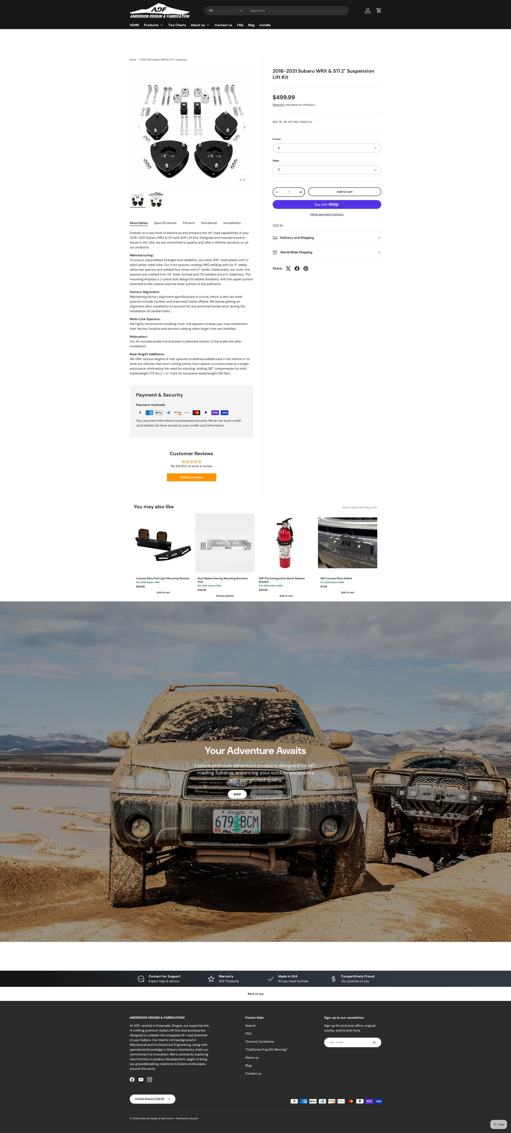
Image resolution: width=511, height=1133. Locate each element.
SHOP (237, 794)
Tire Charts (177, 25)
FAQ (240, 25)
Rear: (276, 160)
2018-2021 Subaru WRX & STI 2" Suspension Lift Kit (164, 59)
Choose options (225, 595)
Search (250, 1025)
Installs (265, 25)
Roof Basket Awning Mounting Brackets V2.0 (223, 580)
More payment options (327, 214)
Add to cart (345, 191)
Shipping (278, 105)
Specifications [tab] (165, 223)
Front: (277, 139)
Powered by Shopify (187, 1118)
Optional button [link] (267, 794)
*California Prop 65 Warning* (266, 1049)
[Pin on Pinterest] (305, 268)
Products (151, 25)
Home (133, 59)
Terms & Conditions (259, 1041)
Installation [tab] (232, 223)
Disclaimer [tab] (209, 223)
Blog (251, 25)
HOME (134, 25)
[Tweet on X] (288, 268)
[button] (378, 10)
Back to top (255, 994)
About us (198, 25)
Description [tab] (139, 223)
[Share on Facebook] (297, 268)
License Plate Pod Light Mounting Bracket (162, 578)
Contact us (223, 25)
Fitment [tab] (189, 223)
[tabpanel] (191, 303)
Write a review (191, 477)
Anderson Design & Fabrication (157, 1118)
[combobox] (276, 10)
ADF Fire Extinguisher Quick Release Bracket (282, 580)
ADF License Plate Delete (336, 578)
